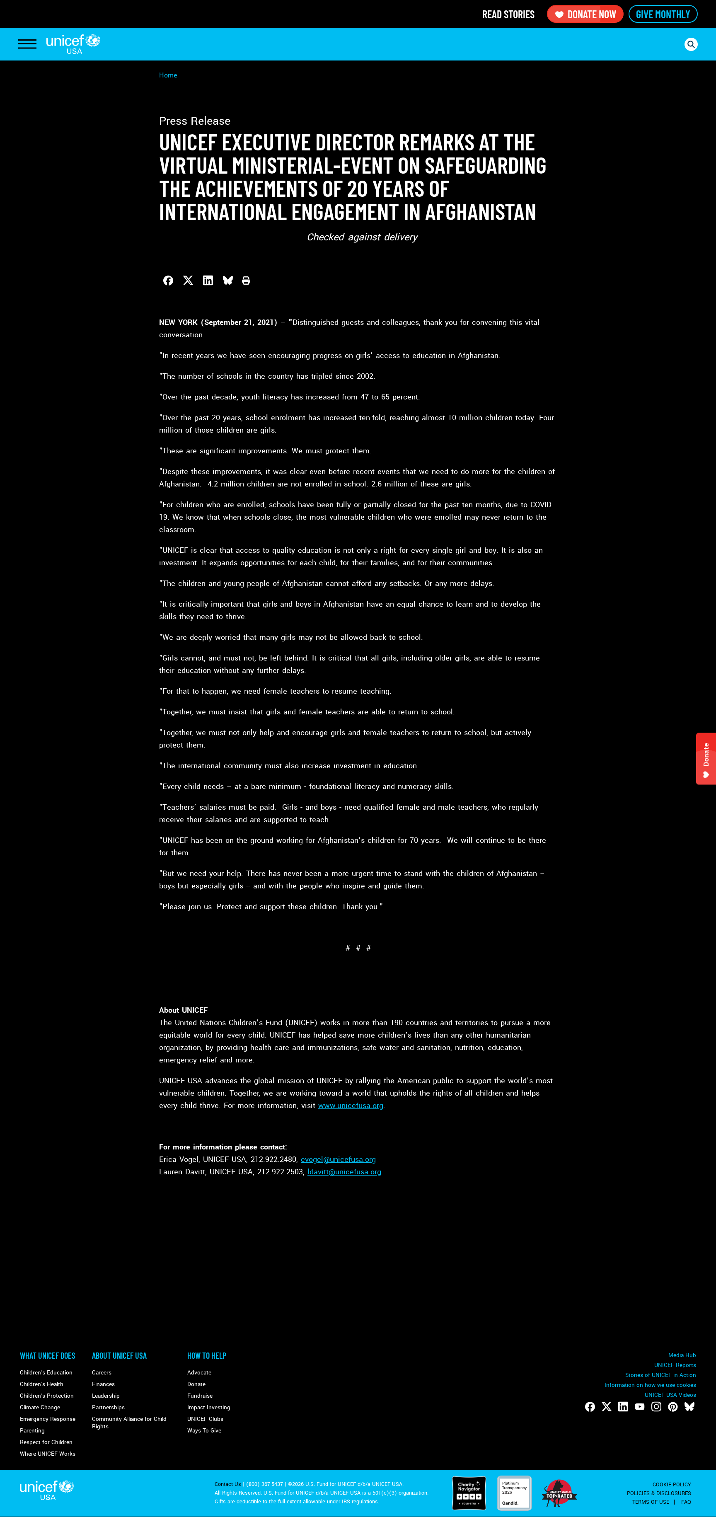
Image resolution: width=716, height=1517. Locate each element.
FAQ (686, 1502)
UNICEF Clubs (205, 1419)
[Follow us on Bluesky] (689, 1406)
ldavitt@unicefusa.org (344, 1171)
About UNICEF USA (119, 1355)
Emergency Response (47, 1419)
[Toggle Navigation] (27, 44)
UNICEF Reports (675, 1365)
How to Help (206, 1355)
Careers (101, 1373)
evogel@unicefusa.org (338, 1159)
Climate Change (40, 1407)
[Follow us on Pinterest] (673, 1406)
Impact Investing (208, 1407)
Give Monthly (663, 13)
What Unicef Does (47, 1355)
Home (168, 75)
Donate (196, 1384)
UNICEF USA (73, 44)
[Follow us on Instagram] (656, 1406)
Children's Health (41, 1384)
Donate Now (592, 13)
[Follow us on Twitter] (606, 1406)
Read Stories (508, 13)
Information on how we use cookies (650, 1385)
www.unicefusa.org (350, 1105)
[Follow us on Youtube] (639, 1406)
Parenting (32, 1431)
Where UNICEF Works (47, 1454)
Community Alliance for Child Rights (129, 1422)
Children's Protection (47, 1396)
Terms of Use (650, 1502)
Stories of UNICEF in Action (660, 1375)
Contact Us (228, 1484)
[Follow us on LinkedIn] (623, 1406)
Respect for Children (46, 1442)
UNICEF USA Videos (670, 1395)
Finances (103, 1384)
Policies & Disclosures (659, 1493)
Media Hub (682, 1355)
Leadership (106, 1396)
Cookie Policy (672, 1484)
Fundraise (200, 1396)
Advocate (199, 1373)
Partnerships (108, 1407)
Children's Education (46, 1373)
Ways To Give (204, 1431)
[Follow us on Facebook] (590, 1406)
